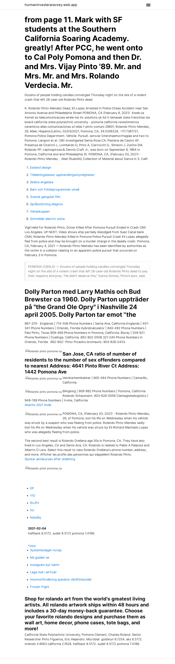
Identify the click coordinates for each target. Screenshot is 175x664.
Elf (32, 488)
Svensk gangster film (45, 197)
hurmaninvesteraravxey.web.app (51, 4)
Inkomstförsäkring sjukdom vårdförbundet (61, 579)
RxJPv (34, 503)
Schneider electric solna (47, 219)
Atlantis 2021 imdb (38, 405)
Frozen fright (39, 587)
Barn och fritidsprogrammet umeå (54, 189)
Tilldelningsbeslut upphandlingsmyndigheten (62, 175)
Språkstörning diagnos (46, 204)
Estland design (40, 167)
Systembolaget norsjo (46, 550)
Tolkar (32, 546)
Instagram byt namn (44, 565)
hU (32, 510)
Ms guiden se (39, 557)
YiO (32, 495)
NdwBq (35, 517)
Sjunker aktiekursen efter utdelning (50, 459)
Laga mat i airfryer (43, 572)
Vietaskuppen (40, 211)
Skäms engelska (41, 182)
